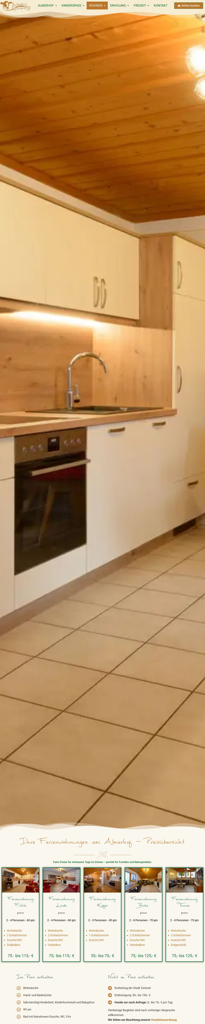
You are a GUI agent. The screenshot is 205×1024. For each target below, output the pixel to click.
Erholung (118, 5)
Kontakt (160, 5)
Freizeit (140, 5)
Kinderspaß (71, 5)
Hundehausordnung (164, 1019)
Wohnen (95, 5)
